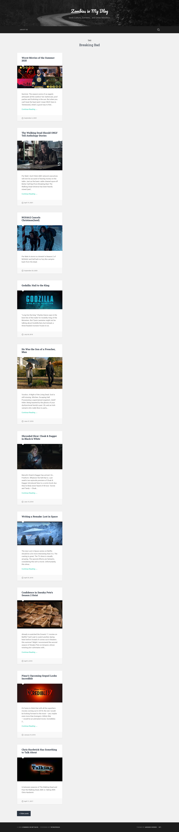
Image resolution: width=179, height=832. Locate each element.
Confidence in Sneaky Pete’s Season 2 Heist (37, 594)
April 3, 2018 (28, 661)
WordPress (55, 827)
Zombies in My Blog (89, 11)
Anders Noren (151, 827)
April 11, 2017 (28, 801)
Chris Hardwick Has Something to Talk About (39, 751)
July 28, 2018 (28, 334)
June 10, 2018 (28, 502)
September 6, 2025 (30, 118)
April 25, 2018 (28, 578)
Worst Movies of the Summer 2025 (38, 59)
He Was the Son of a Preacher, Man (38, 351)
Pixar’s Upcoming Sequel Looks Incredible (39, 677)
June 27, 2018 (28, 421)
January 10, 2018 (29, 735)
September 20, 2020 (30, 271)
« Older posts (24, 814)
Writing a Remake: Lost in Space (40, 516)
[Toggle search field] (158, 29)
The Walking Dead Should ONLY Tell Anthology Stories (40, 134)
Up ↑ (160, 827)
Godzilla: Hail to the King (35, 285)
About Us (24, 30)
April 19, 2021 (28, 203)
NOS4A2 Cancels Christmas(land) (31, 219)
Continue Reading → (29, 109)
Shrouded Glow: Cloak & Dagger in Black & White (39, 437)
